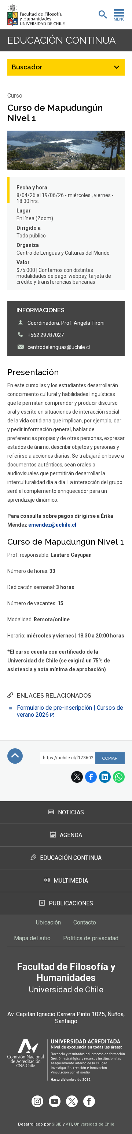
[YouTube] (54, 1101)
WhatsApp (119, 777)
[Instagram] (37, 1101)
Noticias (71, 812)
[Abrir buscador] (102, 14)
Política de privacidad (90, 938)
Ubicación (48, 922)
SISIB (57, 1124)
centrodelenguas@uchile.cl (58, 347)
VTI (69, 1124)
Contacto (84, 922)
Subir (15, 756)
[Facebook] (89, 1101)
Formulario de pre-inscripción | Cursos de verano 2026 (70, 711)
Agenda (71, 835)
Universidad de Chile (94, 1124)
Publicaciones (71, 903)
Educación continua (61, 40)
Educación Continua (71, 857)
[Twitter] (72, 1101)
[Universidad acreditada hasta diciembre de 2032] (66, 1060)
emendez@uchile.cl (52, 525)
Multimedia (71, 880)
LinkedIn (105, 777)
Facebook (91, 777)
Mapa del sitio (32, 938)
